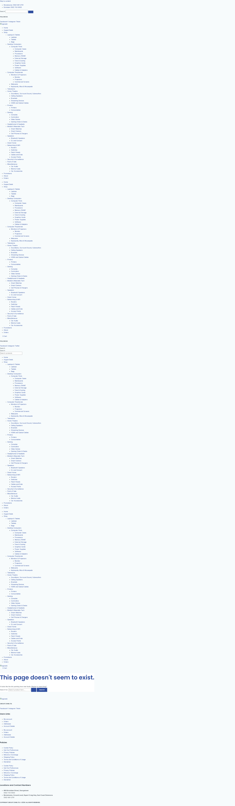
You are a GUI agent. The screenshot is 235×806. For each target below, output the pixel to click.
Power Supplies (20, 65)
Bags (12, 42)
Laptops (14, 37)
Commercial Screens (22, 82)
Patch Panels (15, 152)
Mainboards (19, 51)
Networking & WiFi (13, 145)
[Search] (30, 12)
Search (2, 11)
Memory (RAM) (20, 56)
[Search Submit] (33, 690)
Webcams (14, 84)
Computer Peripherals (15, 72)
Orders (6, 178)
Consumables (15, 110)
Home (6, 28)
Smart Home (11, 143)
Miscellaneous (12, 164)
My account (8, 719)
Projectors (18, 79)
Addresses (7, 724)
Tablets (13, 39)
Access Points (16, 157)
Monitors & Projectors (18, 75)
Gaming (10, 112)
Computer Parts (16, 46)
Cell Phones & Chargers (19, 133)
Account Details (9, 726)
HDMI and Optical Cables (20, 103)
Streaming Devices (17, 101)
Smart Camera (16, 131)
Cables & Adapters (21, 70)
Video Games (15, 119)
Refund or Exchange (11, 755)
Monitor (17, 77)
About (6, 176)
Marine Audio (15, 169)
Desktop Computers (14, 44)
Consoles (14, 115)
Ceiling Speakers (17, 96)
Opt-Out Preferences (11, 750)
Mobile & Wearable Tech (15, 126)
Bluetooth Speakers (18, 138)
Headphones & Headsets (16, 124)
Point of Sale (11, 162)
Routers (14, 147)
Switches (14, 150)
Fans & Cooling (20, 61)
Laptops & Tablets (13, 35)
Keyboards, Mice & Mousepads (22, 86)
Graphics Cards (20, 63)
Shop (5, 32)
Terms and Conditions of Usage (15, 759)
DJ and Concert (16, 141)
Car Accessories (16, 171)
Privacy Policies (9, 752)
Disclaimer (7, 762)
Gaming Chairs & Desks (19, 122)
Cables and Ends (17, 155)
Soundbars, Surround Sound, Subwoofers (26, 93)
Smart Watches (16, 129)
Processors (19, 54)
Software (18, 68)
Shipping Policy (9, 757)
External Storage (20, 58)
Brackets (14, 98)
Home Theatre (12, 91)
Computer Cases (20, 49)
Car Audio (14, 166)
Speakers (10, 136)
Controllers (15, 117)
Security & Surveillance (15, 159)
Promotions (8, 173)
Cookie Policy (8, 748)
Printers (10, 105)
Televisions (11, 89)
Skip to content (5, 1)
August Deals (8, 30)
